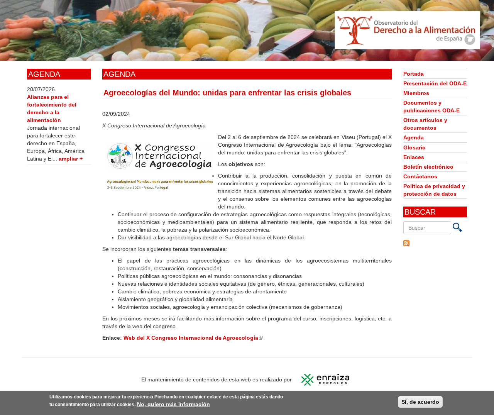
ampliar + (71, 159)
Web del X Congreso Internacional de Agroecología (193, 338)
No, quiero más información (173, 404)
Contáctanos (420, 176)
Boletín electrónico (428, 167)
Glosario (414, 147)
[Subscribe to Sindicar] (435, 243)
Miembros (416, 93)
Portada (413, 74)
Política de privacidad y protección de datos (434, 190)
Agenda (413, 137)
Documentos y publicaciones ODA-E (431, 106)
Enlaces (413, 157)
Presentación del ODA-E (435, 83)
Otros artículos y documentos (425, 124)
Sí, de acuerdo (420, 402)
